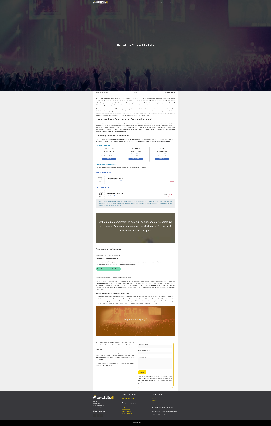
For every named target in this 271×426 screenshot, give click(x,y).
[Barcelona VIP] (101, 2)
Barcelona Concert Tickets (128, 398)
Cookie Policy (154, 402)
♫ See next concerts (170, 92)
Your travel (172, 2)
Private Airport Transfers (127, 413)
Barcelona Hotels (126, 409)
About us (154, 398)
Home (145, 2)
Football (152, 2)
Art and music (161, 2)
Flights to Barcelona (126, 411)
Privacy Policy (154, 400)
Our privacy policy (142, 383)
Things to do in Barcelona (128, 407)
